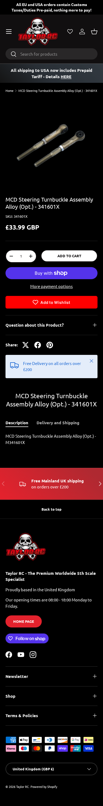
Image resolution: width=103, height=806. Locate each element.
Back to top (51, 509)
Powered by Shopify (43, 786)
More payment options (51, 286)
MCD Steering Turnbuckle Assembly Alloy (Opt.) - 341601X (57, 90)
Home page (23, 621)
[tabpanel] (51, 439)
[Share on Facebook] (38, 345)
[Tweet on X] (26, 345)
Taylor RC (22, 786)
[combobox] (51, 54)
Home (9, 90)
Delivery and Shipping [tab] (58, 422)
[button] (94, 32)
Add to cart (69, 255)
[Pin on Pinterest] (50, 345)
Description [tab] (16, 422)
